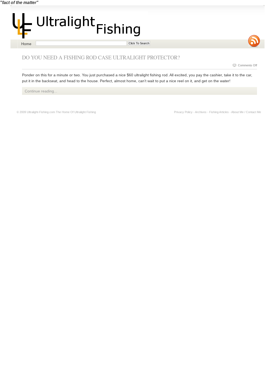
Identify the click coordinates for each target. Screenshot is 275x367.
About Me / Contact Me (246, 112)
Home (26, 44)
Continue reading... (41, 91)
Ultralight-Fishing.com (41, 112)
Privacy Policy (183, 112)
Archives (201, 112)
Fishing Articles (219, 112)
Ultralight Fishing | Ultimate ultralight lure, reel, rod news (79, 25)
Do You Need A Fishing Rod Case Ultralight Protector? (101, 57)
